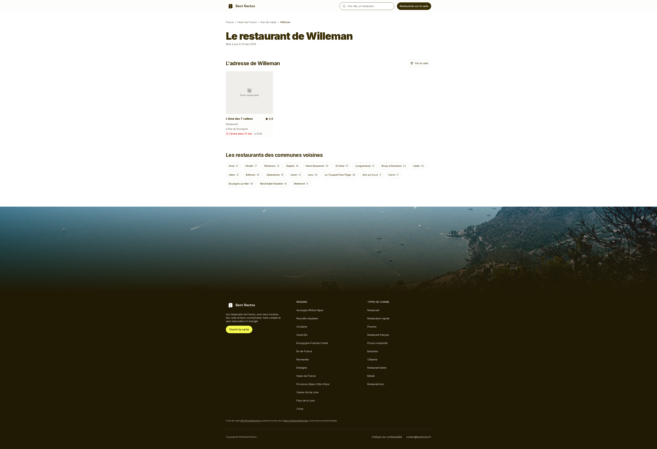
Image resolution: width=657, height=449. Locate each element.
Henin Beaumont (317, 165)
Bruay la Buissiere (394, 165)
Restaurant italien (377, 367)
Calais (418, 165)
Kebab (371, 375)
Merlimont (301, 183)
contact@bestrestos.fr (418, 436)
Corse (300, 408)
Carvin (393, 174)
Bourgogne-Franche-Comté (312, 343)
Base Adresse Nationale (296, 420)
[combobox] (370, 6)
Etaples (292, 165)
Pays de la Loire (306, 400)
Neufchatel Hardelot (273, 183)
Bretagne (302, 367)
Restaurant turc (375, 384)
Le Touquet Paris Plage (340, 174)
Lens (313, 174)
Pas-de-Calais (268, 22)
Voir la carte (421, 63)
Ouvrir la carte (239, 329)
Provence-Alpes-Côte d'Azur (313, 384)
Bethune (252, 174)
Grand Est (302, 334)
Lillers (234, 174)
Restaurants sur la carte (414, 6)
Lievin (296, 174)
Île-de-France (304, 351)
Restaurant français (378, 334)
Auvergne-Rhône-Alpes (310, 310)
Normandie (303, 359)
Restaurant (373, 310)
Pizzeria (371, 326)
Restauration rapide (378, 318)
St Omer (342, 165)
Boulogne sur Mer (241, 183)
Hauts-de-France (247, 22)
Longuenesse (364, 165)
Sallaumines (275, 174)
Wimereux (271, 165)
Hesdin (251, 165)
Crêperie (372, 359)
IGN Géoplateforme (250, 420)
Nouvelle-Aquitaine (307, 318)
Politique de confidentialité (387, 436)
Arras (233, 165)
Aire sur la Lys (372, 174)
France (230, 22)
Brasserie (372, 351)
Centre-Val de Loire (308, 392)
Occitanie (302, 326)
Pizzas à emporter (377, 343)
